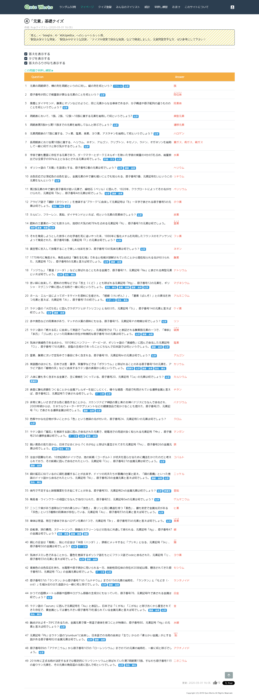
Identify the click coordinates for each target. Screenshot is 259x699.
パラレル (118, 86)
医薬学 (130, 368)
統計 (147, 7)
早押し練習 (161, 7)
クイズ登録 (104, 7)
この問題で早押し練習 (38, 70)
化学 (127, 86)
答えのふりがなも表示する (47, 63)
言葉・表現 (63, 534)
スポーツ (111, 300)
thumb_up (215, 682)
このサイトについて (197, 7)
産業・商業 (42, 227)
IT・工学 (100, 394)
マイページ (87, 7)
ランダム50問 (67, 7)
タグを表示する (39, 58)
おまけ (176, 7)
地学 (33, 227)
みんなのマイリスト (128, 7)
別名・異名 (58, 206)
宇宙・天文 (109, 159)
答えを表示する (39, 54)
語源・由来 (130, 168)
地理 (86, 534)
